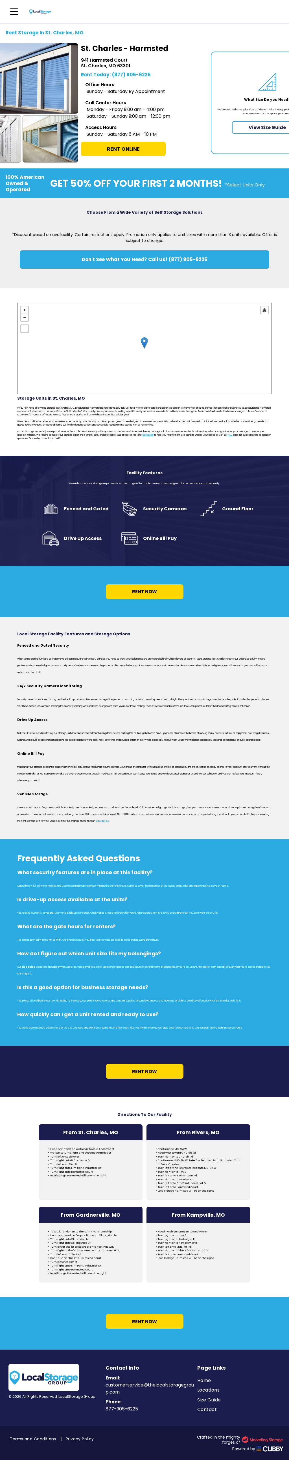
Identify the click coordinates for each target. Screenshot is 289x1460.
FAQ (230, 435)
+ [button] (24, 310)
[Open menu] (14, 11)
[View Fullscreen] (24, 328)
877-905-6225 (122, 1409)
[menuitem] (240, 1380)
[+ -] (144, 348)
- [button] (24, 317)
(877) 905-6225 (131, 74)
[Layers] (264, 310)
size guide (148, 435)
